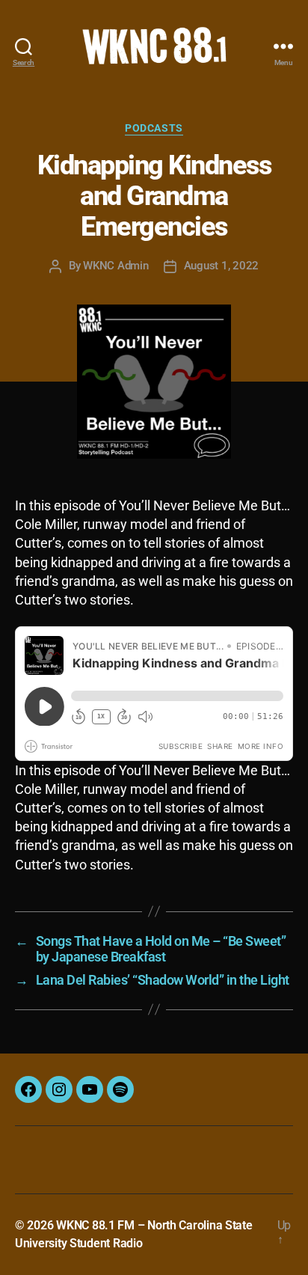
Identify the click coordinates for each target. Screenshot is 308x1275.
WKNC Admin (115, 265)
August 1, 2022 (221, 265)
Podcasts (153, 128)
